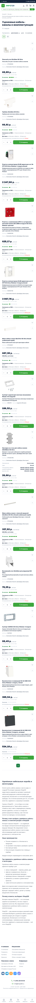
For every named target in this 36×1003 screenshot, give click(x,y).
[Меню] (3, 5)
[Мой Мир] (15, 973)
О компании (4, 949)
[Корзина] (30, 6)
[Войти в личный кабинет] (34, 6)
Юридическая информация (27, 988)
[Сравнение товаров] (24, 6)
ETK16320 (10, 579)
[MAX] (19, 973)
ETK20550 (10, 116)
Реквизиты (4, 952)
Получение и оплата (7, 961)
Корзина (18, 1001)
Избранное (25, 1001)
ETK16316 (10, 521)
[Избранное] (27, 6)
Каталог (11, 1001)
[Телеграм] (7, 973)
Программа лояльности (18, 949)
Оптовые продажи (17, 954)
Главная (4, 1001)
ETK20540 (10, 64)
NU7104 (9, 633)
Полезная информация (18, 952)
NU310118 (10, 689)
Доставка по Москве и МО (8, 966)
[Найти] (32, 9)
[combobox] (8, 1)
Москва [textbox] (5, 1)
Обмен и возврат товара (18, 957)
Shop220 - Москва (7, 14)
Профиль (32, 1001)
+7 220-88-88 (30, 1)
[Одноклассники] (11, 973)
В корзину (24, 90)
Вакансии (4, 957)
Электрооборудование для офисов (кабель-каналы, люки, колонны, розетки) (17, 17)
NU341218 (10, 174)
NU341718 (10, 290)
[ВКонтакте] (3, 973)
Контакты (4, 954)
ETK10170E (10, 457)
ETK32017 (10, 345)
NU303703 (10, 233)
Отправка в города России (8, 969)
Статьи (21, 966)
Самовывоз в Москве (7, 963)
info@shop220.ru (19, 983)
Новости (21, 963)
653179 (9, 403)
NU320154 (10, 738)
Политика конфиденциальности (11, 988)
